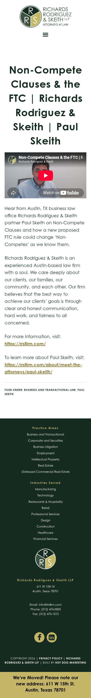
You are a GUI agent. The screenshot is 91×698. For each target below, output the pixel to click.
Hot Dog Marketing (70, 662)
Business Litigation (45, 446)
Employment (45, 453)
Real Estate (45, 465)
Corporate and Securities (45, 440)
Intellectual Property (45, 459)
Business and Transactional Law (50, 390)
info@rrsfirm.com (50, 604)
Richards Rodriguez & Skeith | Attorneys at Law (45, 17)
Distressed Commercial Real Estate (46, 471)
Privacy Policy (51, 658)
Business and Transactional (45, 434)
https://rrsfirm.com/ (25, 343)
